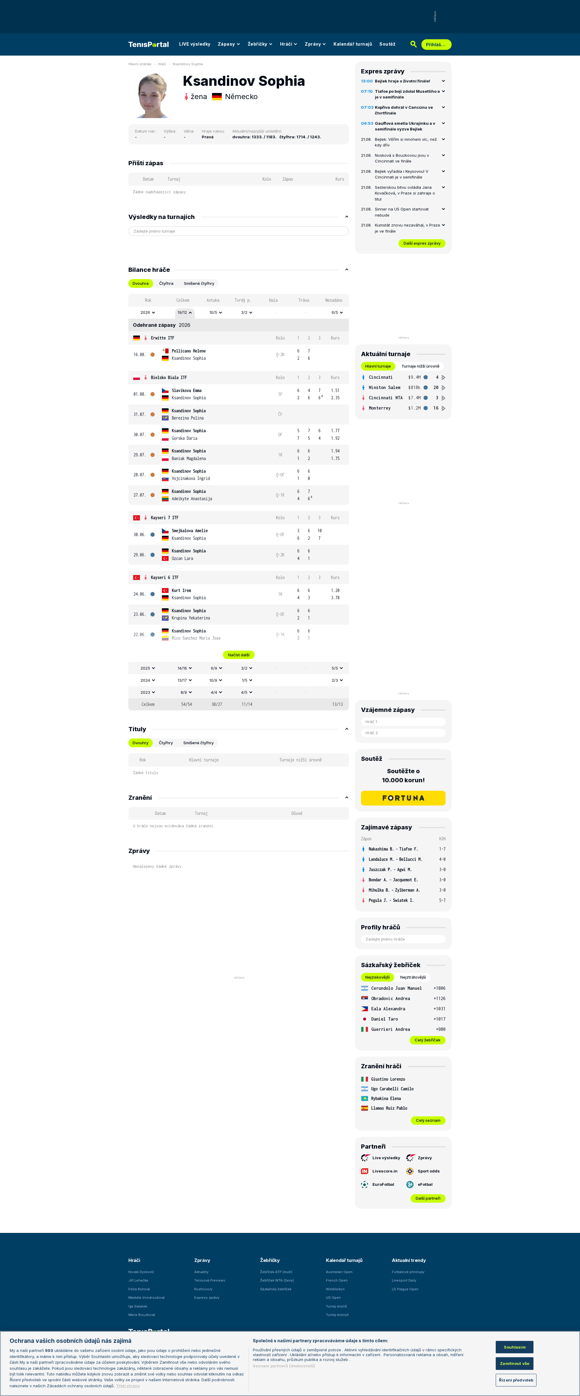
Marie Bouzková (141, 1315)
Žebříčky (257, 44)
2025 (145, 668)
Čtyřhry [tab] (166, 742)
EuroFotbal (383, 1184)
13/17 (182, 680)
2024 (145, 680)
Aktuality (201, 1272)
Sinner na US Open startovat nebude (402, 212)
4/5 (244, 692)
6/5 (335, 312)
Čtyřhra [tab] (166, 283)
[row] (238, 313)
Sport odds (429, 1171)
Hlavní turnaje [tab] (378, 366)
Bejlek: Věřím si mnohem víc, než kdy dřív (406, 142)
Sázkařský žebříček (276, 1289)
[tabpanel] (238, 502)
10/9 (213, 680)
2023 (145, 692)
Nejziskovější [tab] (377, 977)
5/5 (335, 668)
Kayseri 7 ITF (165, 517)
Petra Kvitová (139, 1289)
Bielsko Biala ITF (169, 377)
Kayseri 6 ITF (165, 577)
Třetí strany (128, 1385)
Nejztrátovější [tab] (413, 977)
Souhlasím (515, 1346)
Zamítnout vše (514, 1363)
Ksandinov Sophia (188, 64)
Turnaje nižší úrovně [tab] (420, 366)
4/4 (214, 692)
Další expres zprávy (422, 243)
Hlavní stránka (139, 64)
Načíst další (239, 654)
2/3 (335, 680)
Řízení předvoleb (516, 1380)
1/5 (244, 680)
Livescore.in (385, 1171)
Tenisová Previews (209, 1280)
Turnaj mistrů (336, 1306)
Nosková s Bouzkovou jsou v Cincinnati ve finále (402, 158)
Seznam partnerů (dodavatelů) (284, 1365)
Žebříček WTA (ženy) (277, 1280)
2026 (145, 312)
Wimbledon (335, 1289)
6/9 (214, 668)
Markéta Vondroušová (146, 1297)
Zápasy (226, 44)
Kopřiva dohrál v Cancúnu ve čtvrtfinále (404, 110)
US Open (333, 1297)
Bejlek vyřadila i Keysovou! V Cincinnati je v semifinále (401, 174)
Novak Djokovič (141, 1272)
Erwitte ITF (162, 337)
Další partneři (428, 1198)
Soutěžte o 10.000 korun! (403, 775)
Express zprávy (206, 1297)
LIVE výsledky (195, 44)
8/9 (184, 692)
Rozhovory (203, 1289)
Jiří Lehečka (138, 1280)
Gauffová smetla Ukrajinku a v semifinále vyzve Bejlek (405, 126)
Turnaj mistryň (337, 1315)
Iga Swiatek (137, 1306)
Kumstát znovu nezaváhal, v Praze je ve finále (407, 228)
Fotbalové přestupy (408, 1272)
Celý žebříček (427, 1039)
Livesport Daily (404, 1280)
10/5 (213, 312)
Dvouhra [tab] (141, 283)
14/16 (182, 668)
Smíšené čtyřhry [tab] (199, 283)
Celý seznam (428, 1120)
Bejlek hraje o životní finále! (402, 81)
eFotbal (425, 1184)
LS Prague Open (405, 1289)
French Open (337, 1280)
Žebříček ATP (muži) (276, 1272)
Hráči (286, 44)
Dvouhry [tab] (140, 742)
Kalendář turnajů (353, 44)
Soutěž (387, 44)
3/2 (244, 312)
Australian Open (339, 1272)
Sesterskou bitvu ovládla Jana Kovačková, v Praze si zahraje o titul (405, 193)
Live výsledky (386, 1157)
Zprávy (313, 44)
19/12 (182, 312)
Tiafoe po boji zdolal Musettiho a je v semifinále (407, 94)
